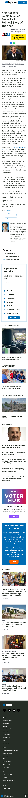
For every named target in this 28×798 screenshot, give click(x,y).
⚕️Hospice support (9, 253)
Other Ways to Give (7, 783)
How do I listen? (7, 761)
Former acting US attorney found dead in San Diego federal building (13, 446)
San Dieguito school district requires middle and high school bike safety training (14, 688)
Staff (4, 740)
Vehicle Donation (7, 788)
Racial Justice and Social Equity (9, 651)
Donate (14, 562)
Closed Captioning (7, 753)
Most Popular (7, 425)
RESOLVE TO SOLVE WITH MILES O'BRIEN (12, 417)
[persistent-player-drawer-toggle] (26, 796)
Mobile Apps (6, 731)
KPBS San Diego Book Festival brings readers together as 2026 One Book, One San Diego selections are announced (14, 593)
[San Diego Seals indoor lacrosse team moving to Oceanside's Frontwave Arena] (14, 611)
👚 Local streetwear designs (11, 256)
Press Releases (6, 734)
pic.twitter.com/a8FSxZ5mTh (14, 188)
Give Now (22, 2)
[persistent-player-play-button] (2, 796)
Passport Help (6, 764)
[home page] (11, 2)
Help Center (6, 767)
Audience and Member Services (10, 750)
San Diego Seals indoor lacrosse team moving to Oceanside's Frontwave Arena (14, 625)
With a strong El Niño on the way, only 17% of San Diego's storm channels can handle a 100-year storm (14, 461)
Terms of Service (7, 743)
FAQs (4, 758)
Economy (3, 620)
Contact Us (5, 756)
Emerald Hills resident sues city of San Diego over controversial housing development (14, 478)
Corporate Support (7, 774)
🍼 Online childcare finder (11, 259)
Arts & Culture (5, 587)
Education (4, 684)
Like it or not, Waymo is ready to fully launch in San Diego (13, 453)
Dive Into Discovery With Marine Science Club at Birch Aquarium (12, 387)
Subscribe (14, 318)
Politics (9, 210)
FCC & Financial (7, 729)
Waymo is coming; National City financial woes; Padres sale (12, 358)
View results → (14, 516)
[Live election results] (14, 496)
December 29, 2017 (20, 193)
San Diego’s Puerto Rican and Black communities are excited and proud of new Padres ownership (13, 469)
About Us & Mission (7, 720)
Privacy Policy (6, 737)
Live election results (14, 506)
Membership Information (9, 780)
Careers (5, 726)
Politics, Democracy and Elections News (15, 214)
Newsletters (6, 723)
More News (6, 569)
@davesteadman (8, 185)
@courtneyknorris (19, 185)
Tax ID (4, 786)
